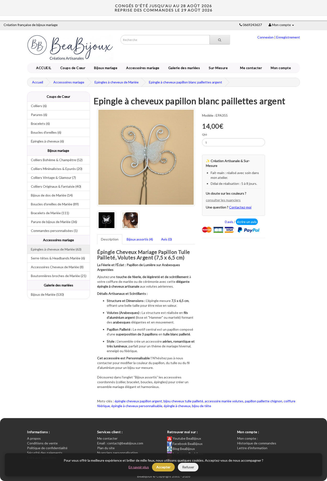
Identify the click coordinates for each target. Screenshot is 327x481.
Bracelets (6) (38, 123)
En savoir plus (139, 467)
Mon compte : (247, 438)
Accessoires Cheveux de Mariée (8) (55, 267)
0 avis (229, 222)
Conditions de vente (42, 443)
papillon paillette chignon (263, 401)
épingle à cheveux (177, 406)
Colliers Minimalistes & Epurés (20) (54, 169)
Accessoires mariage (141, 68)
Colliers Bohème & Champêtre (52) (55, 160)
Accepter (163, 467)
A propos (34, 438)
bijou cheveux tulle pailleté (183, 401)
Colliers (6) (37, 106)
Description (109, 239)
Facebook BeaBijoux (187, 444)
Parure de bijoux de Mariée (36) (52, 222)
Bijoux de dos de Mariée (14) (50, 195)
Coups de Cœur (72, 68)
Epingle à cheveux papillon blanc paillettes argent (185, 82)
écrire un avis (247, 222)
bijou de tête (201, 406)
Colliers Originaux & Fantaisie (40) (54, 186)
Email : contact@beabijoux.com (120, 443)
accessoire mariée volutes (224, 401)
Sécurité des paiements (44, 453)
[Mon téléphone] (240, 25)
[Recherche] (219, 39)
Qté (204, 134)
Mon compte (282, 68)
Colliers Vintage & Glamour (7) (51, 177)
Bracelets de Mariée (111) (48, 213)
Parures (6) (37, 115)
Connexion (265, 37)
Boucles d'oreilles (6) (44, 132)
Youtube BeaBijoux (186, 438)
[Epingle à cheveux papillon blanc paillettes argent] (146, 157)
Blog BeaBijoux (183, 449)
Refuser (188, 467)
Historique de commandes (256, 443)
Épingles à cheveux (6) (45, 141)
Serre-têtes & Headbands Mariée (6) (56, 258)
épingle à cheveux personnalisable (136, 406)
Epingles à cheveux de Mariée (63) (54, 249)
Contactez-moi (240, 207)
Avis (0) (166, 239)
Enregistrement (288, 37)
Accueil (37, 82)
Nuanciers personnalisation (117, 453)
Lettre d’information (252, 448)
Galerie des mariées (183, 68)
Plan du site (106, 448)
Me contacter (252, 68)
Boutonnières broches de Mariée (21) (56, 276)
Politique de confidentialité (47, 448)
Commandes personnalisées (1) (52, 231)
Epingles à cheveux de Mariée (117, 82)
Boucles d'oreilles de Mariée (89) (53, 204)
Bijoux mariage (104, 68)
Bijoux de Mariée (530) (45, 294)
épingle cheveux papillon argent (138, 401)
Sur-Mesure (217, 68)
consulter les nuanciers (223, 200)
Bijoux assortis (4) (140, 239)
